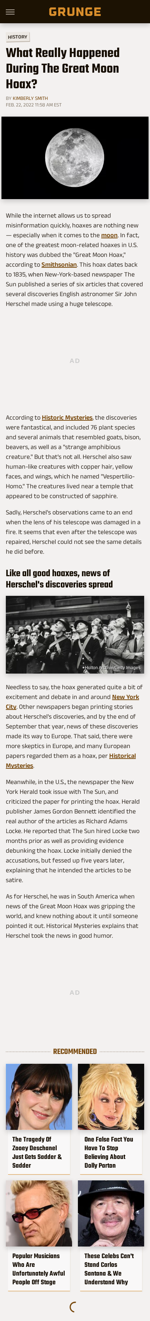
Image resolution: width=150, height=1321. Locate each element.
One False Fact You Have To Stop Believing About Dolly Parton (108, 1152)
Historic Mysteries (67, 417)
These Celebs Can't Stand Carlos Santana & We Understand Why (109, 1269)
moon (109, 235)
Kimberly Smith (30, 98)
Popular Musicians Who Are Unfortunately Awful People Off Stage (38, 1269)
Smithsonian (59, 264)
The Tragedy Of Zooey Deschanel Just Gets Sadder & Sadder (37, 1152)
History (17, 36)
